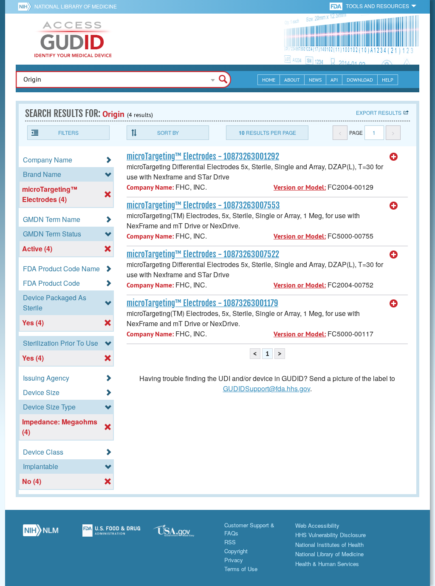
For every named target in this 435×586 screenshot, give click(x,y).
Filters (68, 132)
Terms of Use (240, 569)
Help (387, 80)
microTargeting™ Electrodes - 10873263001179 (202, 303)
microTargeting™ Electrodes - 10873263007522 (203, 254)
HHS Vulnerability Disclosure (330, 535)
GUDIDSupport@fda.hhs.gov (266, 388)
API (334, 80)
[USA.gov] (182, 533)
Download (360, 80)
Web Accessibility (317, 525)
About (292, 80)
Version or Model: (300, 187)
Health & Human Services (327, 564)
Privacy (233, 560)
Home (268, 80)
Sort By (168, 132)
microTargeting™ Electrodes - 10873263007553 (203, 205)
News (315, 80)
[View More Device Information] (394, 157)
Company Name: (150, 187)
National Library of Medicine (75, 6)
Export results (378, 112)
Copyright (236, 551)
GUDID (73, 39)
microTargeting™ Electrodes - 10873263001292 (203, 156)
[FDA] (337, 5)
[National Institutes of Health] (26, 6)
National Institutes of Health (329, 544)
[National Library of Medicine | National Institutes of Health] (40, 533)
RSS (230, 542)
